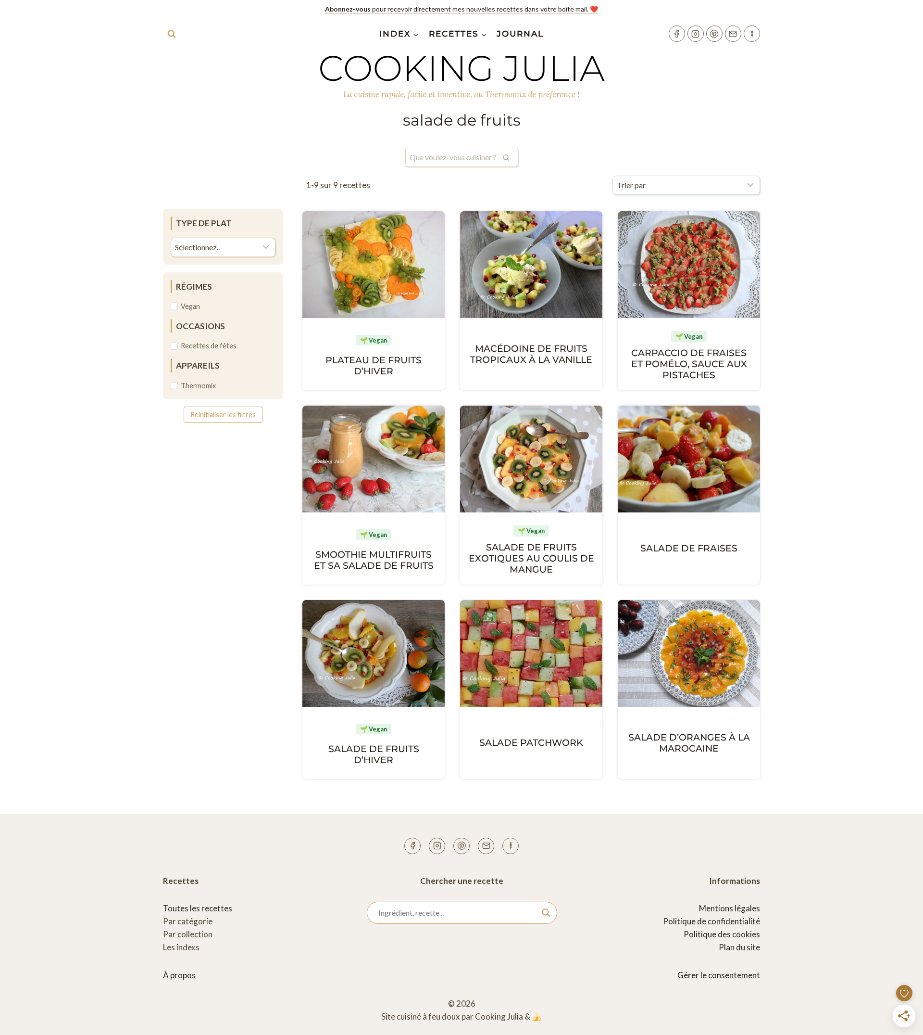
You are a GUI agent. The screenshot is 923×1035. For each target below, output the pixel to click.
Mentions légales (729, 908)
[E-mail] (733, 34)
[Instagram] (695, 34)
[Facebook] (677, 34)
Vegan (190, 306)
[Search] (506, 157)
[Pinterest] (714, 34)
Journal (520, 33)
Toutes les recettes (197, 908)
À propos (179, 975)
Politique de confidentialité (711, 921)
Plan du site (739, 947)
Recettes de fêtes (209, 346)
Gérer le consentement (718, 975)
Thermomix (198, 386)
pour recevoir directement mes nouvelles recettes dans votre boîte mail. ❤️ (461, 9)
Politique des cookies (722, 934)
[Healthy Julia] (752, 34)
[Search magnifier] (546, 913)
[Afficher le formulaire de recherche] (171, 33)
